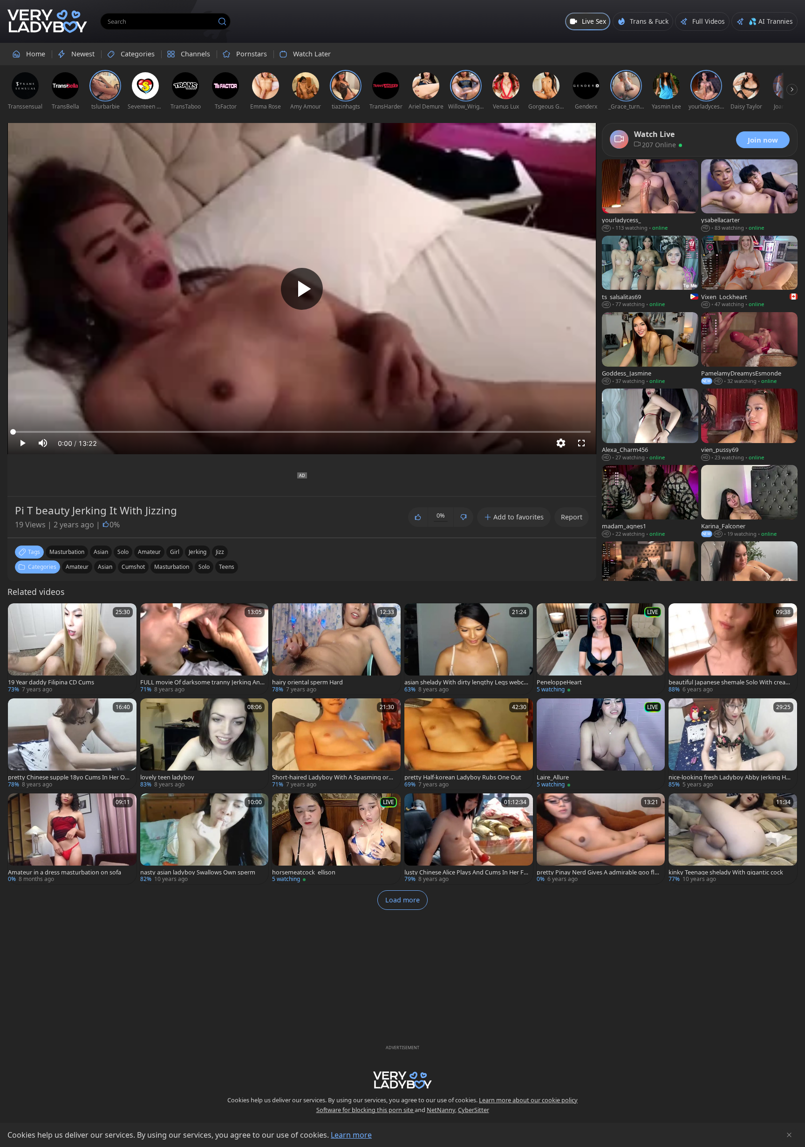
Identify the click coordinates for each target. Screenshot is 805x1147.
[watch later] (19, 614)
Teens (226, 567)
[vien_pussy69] (749, 425)
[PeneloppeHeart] (601, 649)
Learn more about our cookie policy (528, 1100)
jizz (220, 552)
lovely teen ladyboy (167, 777)
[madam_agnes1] (650, 502)
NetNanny (441, 1110)
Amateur (77, 567)
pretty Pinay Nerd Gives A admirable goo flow (597, 872)
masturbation (66, 552)
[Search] (222, 21)
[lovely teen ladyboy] (204, 744)
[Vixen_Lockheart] (749, 272)
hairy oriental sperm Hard (307, 682)
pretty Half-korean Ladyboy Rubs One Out (462, 777)
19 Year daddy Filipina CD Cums (51, 682)
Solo (204, 567)
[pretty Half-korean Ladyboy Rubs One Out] (468, 744)
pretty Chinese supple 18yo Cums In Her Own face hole (69, 777)
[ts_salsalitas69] (650, 272)
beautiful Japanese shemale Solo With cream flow (730, 682)
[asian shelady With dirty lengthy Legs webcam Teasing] (468, 649)
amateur (149, 552)
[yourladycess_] (650, 196)
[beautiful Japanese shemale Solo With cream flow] (733, 649)
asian (101, 552)
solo (123, 552)
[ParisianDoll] (650, 578)
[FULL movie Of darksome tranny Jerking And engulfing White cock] (204, 649)
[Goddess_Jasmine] (650, 349)
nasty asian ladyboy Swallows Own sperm (197, 872)
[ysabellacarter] (749, 196)
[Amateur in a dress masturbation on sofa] (72, 839)
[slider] (302, 431)
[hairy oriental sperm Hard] (336, 649)
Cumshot (133, 567)
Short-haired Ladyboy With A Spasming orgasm (334, 777)
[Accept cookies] (789, 1135)
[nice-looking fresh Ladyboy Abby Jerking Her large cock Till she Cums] (733, 744)
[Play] (302, 289)
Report (571, 516)
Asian (105, 567)
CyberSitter (473, 1110)
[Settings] (561, 443)
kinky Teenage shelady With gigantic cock (726, 872)
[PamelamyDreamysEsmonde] (749, 349)
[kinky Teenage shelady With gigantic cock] (733, 839)
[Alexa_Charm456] (650, 425)
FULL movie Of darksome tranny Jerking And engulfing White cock (202, 682)
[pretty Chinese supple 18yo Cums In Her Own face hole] (72, 744)
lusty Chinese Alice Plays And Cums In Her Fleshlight (466, 872)
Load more (402, 899)
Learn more (351, 1135)
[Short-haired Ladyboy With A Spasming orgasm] (336, 744)
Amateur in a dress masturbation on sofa (64, 872)
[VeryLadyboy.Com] (47, 21)
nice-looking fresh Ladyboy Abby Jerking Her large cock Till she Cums (730, 777)
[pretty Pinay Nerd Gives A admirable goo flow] (601, 839)
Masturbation (171, 567)
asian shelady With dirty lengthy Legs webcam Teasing (465, 682)
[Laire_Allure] (601, 744)
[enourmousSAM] (749, 578)
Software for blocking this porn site (365, 1110)
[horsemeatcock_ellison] (336, 839)
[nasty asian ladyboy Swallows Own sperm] (204, 839)
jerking (197, 552)
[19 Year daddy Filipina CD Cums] (72, 649)
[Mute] (43, 443)
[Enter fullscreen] (581, 443)
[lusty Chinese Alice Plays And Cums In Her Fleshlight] (468, 839)
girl (174, 552)
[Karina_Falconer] (749, 502)
